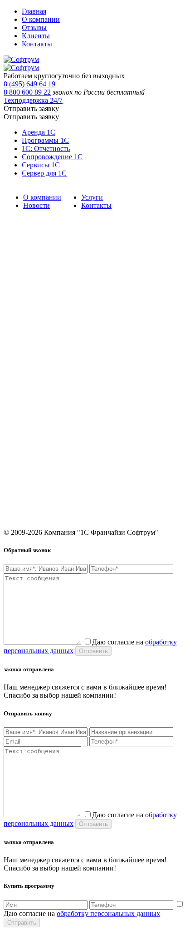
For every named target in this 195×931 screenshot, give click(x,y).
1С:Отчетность (24, 343)
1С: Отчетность (46, 148)
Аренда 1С (38, 132)
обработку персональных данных (108, 913)
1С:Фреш (16, 414)
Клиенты (36, 36)
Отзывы (34, 27)
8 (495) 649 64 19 (29, 84)
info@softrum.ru (25, 493)
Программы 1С (45, 140)
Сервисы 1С (41, 165)
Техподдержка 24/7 (33, 100)
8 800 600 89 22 (27, 92)
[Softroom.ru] (21, 59)
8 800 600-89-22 (25, 471)
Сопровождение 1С (52, 157)
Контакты (37, 44)
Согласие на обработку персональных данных (66, 426)
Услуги (92, 197)
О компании (41, 19)
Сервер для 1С (44, 173)
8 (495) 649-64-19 (27, 459)
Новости (36, 205)
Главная (34, 11)
